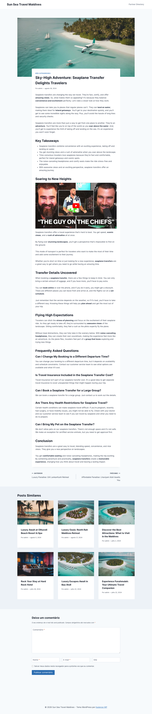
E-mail (66, 660)
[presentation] (35, 512)
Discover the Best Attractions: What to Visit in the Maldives (116, 533)
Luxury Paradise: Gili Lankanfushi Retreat (50, 475)
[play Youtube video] (76, 205)
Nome (36, 660)
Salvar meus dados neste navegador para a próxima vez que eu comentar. (64, 666)
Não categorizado (43, 73)
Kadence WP (101, 707)
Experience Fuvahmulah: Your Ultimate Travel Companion (115, 584)
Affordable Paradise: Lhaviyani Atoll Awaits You (101, 476)
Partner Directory (136, 4)
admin (40, 88)
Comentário (39, 630)
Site (95, 660)
